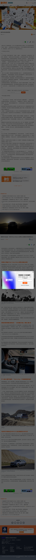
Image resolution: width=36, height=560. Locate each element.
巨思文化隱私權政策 (26, 285)
